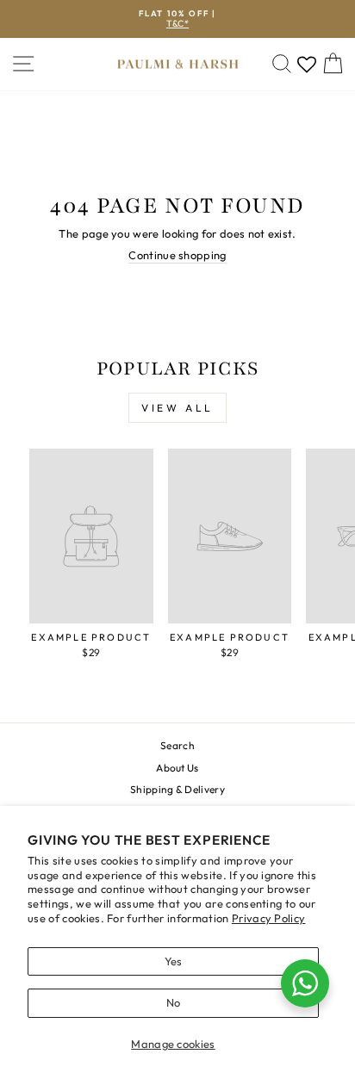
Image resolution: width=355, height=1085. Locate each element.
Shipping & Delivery (177, 789)
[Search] (281, 64)
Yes (174, 961)
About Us (177, 767)
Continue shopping (177, 255)
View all (177, 407)
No (173, 1002)
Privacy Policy (269, 918)
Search (177, 745)
